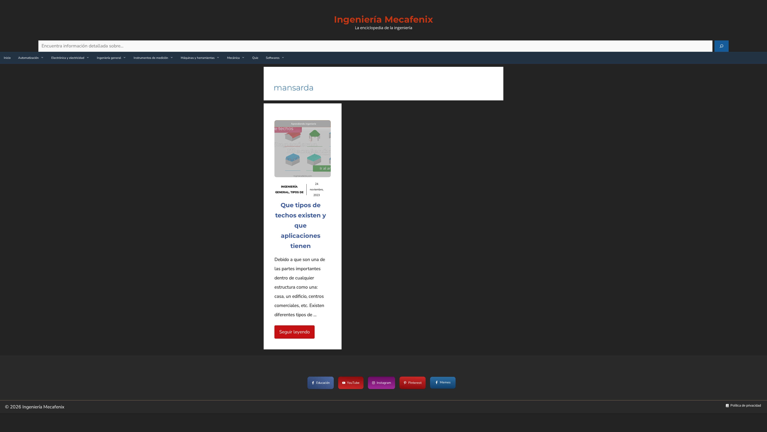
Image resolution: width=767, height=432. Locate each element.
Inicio (7, 58)
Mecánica (233, 58)
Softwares (272, 58)
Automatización (28, 58)
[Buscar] (721, 46)
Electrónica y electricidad (67, 58)
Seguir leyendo (294, 332)
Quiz (255, 58)
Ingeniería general (109, 58)
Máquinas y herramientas (198, 58)
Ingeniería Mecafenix (383, 19)
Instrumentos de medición (151, 58)
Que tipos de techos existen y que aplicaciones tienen (300, 225)
